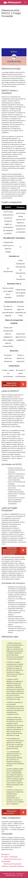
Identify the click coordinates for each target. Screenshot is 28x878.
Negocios (6, 854)
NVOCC (6, 857)
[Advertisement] (14, 32)
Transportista (13, 857)
